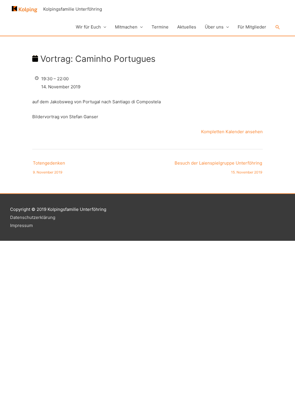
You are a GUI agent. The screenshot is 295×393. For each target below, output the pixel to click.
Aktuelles (186, 27)
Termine (160, 27)
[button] (278, 27)
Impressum (21, 225)
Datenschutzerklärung (32, 217)
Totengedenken (49, 164)
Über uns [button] (214, 27)
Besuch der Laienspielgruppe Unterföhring (218, 164)
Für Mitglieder (252, 27)
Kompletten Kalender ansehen (232, 131)
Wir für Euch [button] (88, 27)
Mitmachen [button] (126, 27)
